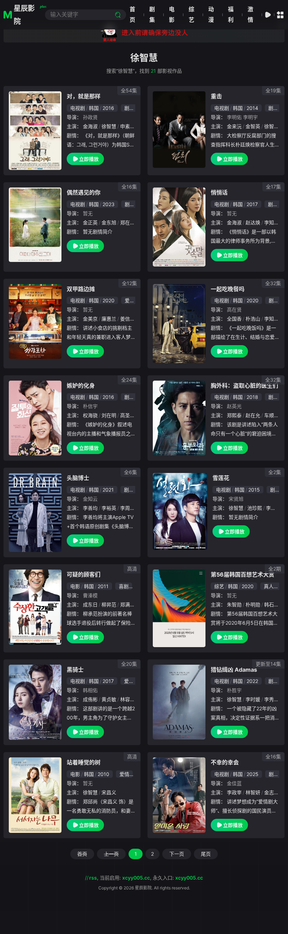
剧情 (129, 108)
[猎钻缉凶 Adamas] (179, 702)
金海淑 (90, 126)
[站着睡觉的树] (35, 795)
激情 (250, 14)
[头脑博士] (35, 512)
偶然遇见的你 (83, 192)
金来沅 (234, 126)
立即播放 (89, 159)
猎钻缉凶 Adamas (234, 669)
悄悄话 (219, 192)
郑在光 (127, 222)
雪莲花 (220, 477)
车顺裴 (271, 415)
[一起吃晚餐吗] (179, 323)
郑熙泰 (234, 415)
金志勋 (271, 792)
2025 (252, 774)
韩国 (94, 108)
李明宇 (250, 117)
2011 (103, 586)
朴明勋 (253, 604)
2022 (252, 681)
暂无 (88, 213)
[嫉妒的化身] (35, 418)
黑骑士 (75, 669)
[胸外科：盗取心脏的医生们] (179, 418)
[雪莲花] (180, 511)
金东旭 (109, 222)
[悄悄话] (179, 227)
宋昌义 (109, 792)
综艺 (191, 14)
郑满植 (127, 604)
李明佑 (234, 117)
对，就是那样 (83, 96)
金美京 (90, 319)
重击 (216, 96)
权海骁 (90, 415)
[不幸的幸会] (179, 795)
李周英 (127, 508)
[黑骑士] (35, 702)
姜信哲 (127, 319)
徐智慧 (109, 126)
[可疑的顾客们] (35, 607)
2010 (103, 774)
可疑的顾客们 (83, 574)
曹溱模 (90, 595)
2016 (108, 108)
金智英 (253, 126)
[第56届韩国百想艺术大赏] (179, 608)
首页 (132, 14)
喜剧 (124, 586)
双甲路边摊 (81, 288)
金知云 (90, 499)
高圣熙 (127, 415)
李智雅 (273, 508)
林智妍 (253, 792)
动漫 (211, 14)
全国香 (234, 319)
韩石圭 (271, 604)
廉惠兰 (109, 319)
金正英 (90, 222)
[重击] (179, 129)
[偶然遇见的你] (35, 225)
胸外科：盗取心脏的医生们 (244, 385)
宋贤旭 (236, 499)
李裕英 (109, 508)
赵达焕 (253, 222)
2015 (254, 490)
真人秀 (271, 586)
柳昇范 (109, 604)
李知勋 (271, 222)
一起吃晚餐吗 (227, 288)
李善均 (90, 508)
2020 (108, 300)
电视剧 (77, 108)
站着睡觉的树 (83, 762)
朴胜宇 (234, 690)
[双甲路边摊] (35, 321)
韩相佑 (90, 690)
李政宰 (234, 792)
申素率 (127, 126)
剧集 (152, 14)
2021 (108, 490)
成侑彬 (90, 699)
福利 (231, 14)
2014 (252, 108)
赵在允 (253, 415)
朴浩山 (253, 319)
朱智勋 (234, 604)
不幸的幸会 (225, 762)
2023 (108, 204)
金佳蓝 (234, 783)
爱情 (130, 300)
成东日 (90, 604)
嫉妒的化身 (81, 385)
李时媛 (253, 699)
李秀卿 (271, 699)
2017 (252, 204)
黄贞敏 (109, 699)
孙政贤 (90, 117)
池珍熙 (254, 508)
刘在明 (109, 415)
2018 (252, 397)
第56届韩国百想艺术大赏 (242, 574)
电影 (172, 14)
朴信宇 (90, 406)
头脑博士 (78, 477)
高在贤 (234, 310)
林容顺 (127, 699)
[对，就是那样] (35, 130)
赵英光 (234, 406)
